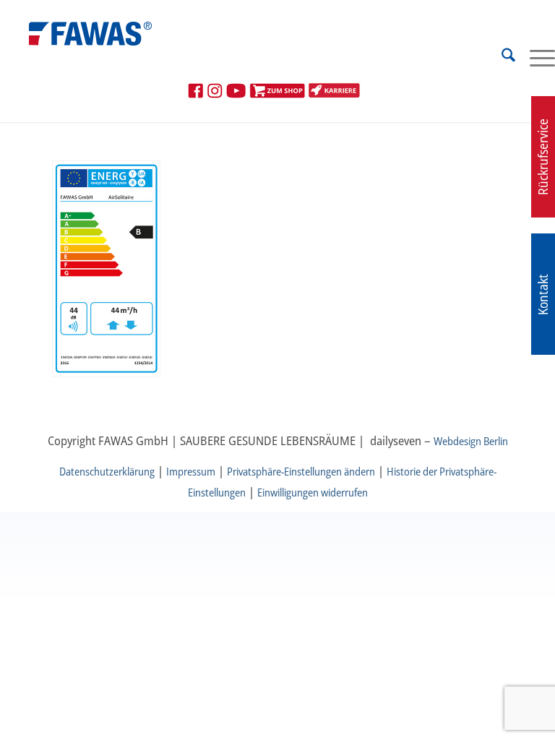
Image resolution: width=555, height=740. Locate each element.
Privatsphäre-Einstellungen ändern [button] (301, 471)
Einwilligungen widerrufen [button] (312, 492)
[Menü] (535, 57)
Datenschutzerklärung (107, 471)
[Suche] (501, 57)
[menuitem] (501, 57)
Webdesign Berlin (471, 441)
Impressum (190, 471)
